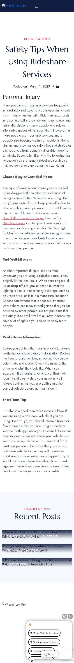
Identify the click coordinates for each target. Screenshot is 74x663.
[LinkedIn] (57, 86)
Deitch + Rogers (14, 223)
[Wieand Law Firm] (14, 6)
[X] (11, 628)
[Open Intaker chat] (32, 661)
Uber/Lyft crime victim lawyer (23, 218)
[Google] (18, 628)
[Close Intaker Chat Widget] (70, 616)
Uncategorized (37, 39)
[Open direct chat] (64, 616)
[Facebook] (53, 86)
